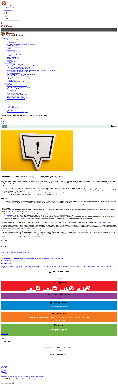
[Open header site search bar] (6, 12)
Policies (31, 376)
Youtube (4, 370)
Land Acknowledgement (13, 51)
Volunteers (9, 60)
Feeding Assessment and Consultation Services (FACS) (21, 74)
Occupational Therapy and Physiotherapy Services (20, 76)
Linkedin (4, 373)
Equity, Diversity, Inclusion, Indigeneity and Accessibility (21, 44)
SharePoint (6, 2)
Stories (9, 104)
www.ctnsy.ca (41, 236)
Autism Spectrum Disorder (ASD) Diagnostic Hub (20, 67)
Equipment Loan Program (13, 73)
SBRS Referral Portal (9, 7)
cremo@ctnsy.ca (107, 222)
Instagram (4, 367)
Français (6, 10)
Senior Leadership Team (13, 57)
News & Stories (8, 102)
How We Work (11, 50)
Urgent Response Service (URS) (15, 81)
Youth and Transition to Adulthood (16, 99)
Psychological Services (13, 77)
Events (5, 100)
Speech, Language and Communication (17, 97)
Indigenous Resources (12, 90)
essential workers (29, 218)
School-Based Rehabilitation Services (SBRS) (18, 78)
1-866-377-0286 (60, 321)
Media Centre (10, 106)
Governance (10, 48)
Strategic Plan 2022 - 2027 (14, 58)
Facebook (4, 366)
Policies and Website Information (15, 54)
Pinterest (4, 372)
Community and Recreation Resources (17, 86)
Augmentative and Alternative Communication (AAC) (21, 65)
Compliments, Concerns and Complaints (17, 112)
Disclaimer (25, 376)
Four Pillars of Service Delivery (15, 47)
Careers (9, 41)
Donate (59, 298)
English (10, 10)
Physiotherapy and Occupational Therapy (17, 94)
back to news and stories (14, 126)
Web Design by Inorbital (35, 378)
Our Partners (7, 83)
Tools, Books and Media (13, 89)
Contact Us (7, 109)
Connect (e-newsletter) (13, 107)
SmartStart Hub (11, 80)
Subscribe (59, 278)
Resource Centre (8, 84)
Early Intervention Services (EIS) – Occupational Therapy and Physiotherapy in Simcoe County (31, 70)
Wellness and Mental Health (14, 93)
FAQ (16, 376)
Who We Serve (11, 61)
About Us (6, 38)
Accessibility (4, 376)
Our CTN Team (8, 215)
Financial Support (11, 91)
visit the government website (33, 228)
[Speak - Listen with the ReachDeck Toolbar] (4, 3)
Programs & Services (9, 63)
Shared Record (7, 5)
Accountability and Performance (15, 39)
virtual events (15, 192)
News (8, 103)
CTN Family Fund (12, 42)
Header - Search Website (6, 16)
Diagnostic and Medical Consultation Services (18, 71)
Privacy (9, 55)
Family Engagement (12, 45)
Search (30, 383)
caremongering (18, 213)
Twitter (4, 369)
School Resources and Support (15, 96)
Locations (9, 52)
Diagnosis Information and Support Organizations (19, 87)
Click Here (3, 309)
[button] (115, 29)
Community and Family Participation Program (18, 68)
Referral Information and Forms (15, 64)
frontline (21, 218)
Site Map (41, 376)
